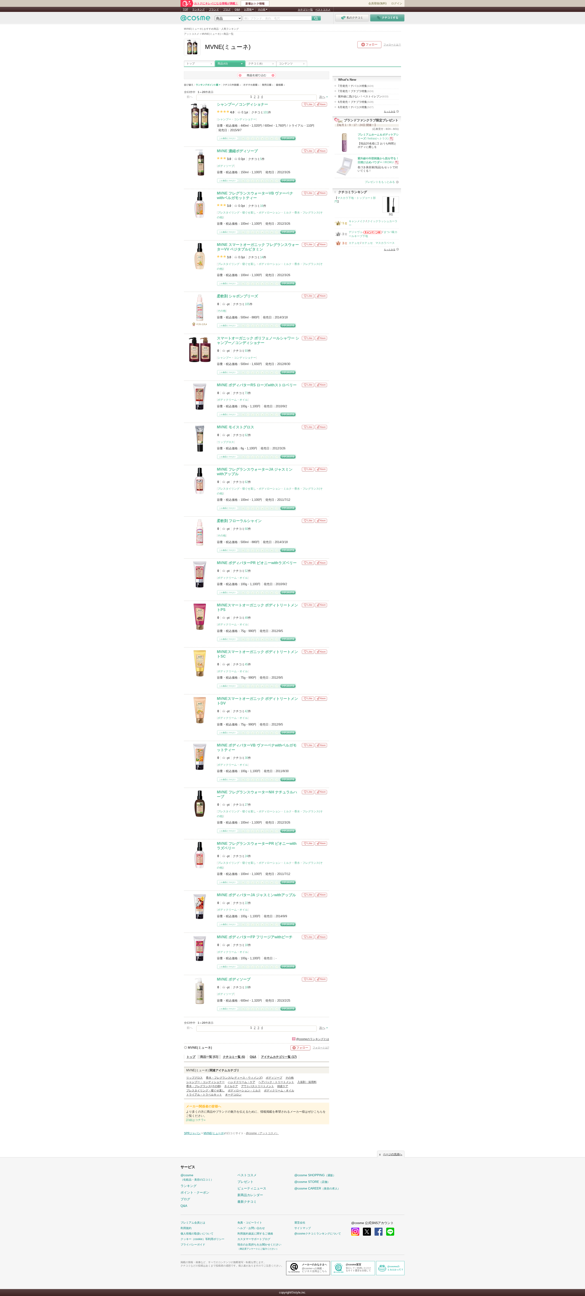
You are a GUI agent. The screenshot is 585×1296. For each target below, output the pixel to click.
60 (246, 529)
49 (246, 617)
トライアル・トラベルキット (204, 1094)
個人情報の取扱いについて (197, 1233)
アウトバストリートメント (257, 1086)
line (390, 1232)
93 (246, 350)
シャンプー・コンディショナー (237, 119)
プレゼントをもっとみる (380, 182)
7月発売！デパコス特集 (356, 86)
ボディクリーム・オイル (233, 399)
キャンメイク (357, 221)
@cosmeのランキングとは (312, 1039)
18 (246, 945)
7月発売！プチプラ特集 (356, 91)
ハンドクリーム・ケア (241, 1082)
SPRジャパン (192, 1133)
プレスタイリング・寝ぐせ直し (237, 212)
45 (246, 664)
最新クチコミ (247, 1201)
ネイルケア (231, 1086)
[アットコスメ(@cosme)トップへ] (195, 19)
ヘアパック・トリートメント (276, 1082)
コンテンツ (286, 63)
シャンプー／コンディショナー (242, 104)
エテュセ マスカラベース (378, 243)
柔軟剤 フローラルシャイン (239, 521)
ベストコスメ (322, 9)
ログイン (396, 3)
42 (246, 711)
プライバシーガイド (193, 1244)
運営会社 (299, 1222)
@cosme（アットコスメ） (262, 1133)
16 (261, 206)
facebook (379, 1232)
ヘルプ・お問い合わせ (251, 1228)
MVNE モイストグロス (235, 427)
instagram (355, 1232)
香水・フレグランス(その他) (203, 1086)
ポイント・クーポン (195, 1192)
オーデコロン (233, 1094)
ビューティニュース (251, 1188)
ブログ (227, 9)
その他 (222, 310)
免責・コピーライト (249, 1222)
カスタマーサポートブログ (253, 1239)
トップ (190, 63)
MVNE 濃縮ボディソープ (237, 151)
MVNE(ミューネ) (200, 1047)
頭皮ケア (282, 1086)
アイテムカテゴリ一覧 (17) (279, 1057)
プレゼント (245, 1182)
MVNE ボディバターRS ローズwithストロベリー (257, 385)
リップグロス (226, 442)
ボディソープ (226, 166)
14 (261, 257)
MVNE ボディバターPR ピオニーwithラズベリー (257, 563)
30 (246, 758)
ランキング (198, 9)
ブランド (214, 9)
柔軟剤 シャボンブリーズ (237, 296)
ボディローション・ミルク (275, 212)
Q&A (237, 9)
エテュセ (354, 243)
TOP (185, 9)
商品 (223, 63)
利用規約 (186, 1228)
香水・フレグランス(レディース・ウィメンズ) (234, 1077)
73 (246, 393)
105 (247, 304)
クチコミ (255, 63)
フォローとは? (321, 1047)
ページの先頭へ (392, 1154)
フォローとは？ (392, 44)
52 (246, 571)
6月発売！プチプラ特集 (356, 102)
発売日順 (268, 85)
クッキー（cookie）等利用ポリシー (202, 1239)
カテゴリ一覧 (305, 9)
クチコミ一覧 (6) (234, 1057)
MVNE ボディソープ (233, 979)
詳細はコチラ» (195, 1120)
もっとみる (389, 111)
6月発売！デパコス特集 (356, 107)
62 (246, 435)
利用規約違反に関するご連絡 (255, 1233)
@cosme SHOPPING (315, 1175)
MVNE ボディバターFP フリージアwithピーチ (254, 937)
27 (246, 804)
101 (265, 112)
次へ (322, 97)
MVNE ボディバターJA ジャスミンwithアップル (256, 895)
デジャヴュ (355, 232)
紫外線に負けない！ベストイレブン (363, 96)
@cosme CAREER (317, 1188)
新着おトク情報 (255, 3)
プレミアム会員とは (193, 1222)
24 (246, 856)
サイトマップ (302, 1228)
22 (246, 903)
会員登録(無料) (377, 3)
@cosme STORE (312, 1182)
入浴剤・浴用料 (306, 1082)
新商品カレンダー (250, 1195)
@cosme (197, 1177)
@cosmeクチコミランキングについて (317, 1233)
